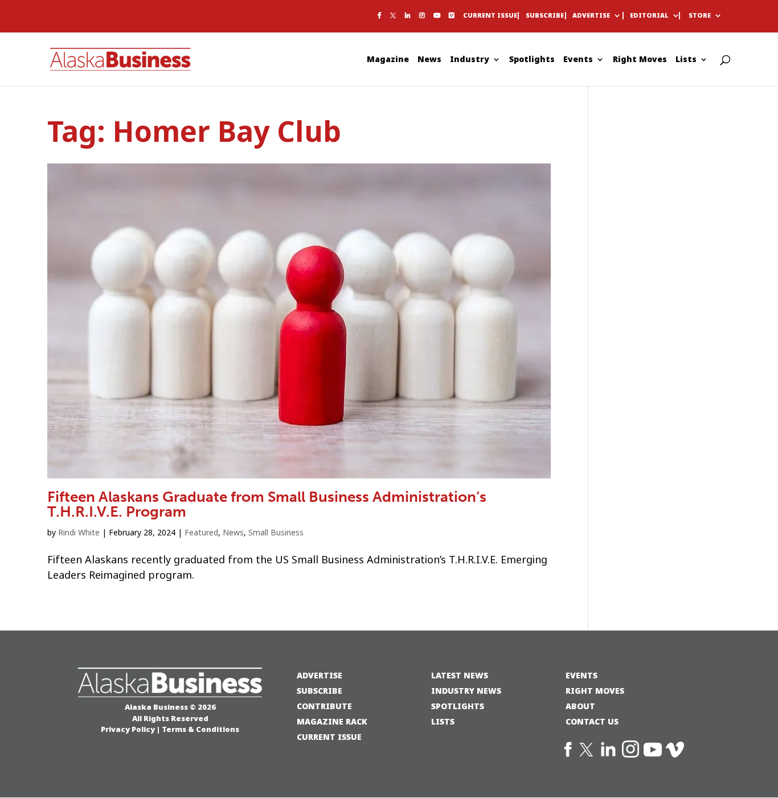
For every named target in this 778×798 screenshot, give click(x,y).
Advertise (591, 16)
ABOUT (580, 706)
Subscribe (545, 16)
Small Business (276, 532)
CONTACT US (592, 721)
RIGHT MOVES (595, 691)
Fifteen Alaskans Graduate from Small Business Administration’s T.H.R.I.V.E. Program (266, 504)
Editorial (649, 16)
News (429, 60)
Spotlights (532, 60)
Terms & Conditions (200, 729)
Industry (469, 60)
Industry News (466, 691)
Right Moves (640, 60)
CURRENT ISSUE (329, 737)
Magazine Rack (332, 721)
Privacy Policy (128, 729)
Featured (201, 532)
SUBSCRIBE (319, 691)
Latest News (459, 675)
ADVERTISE (319, 675)
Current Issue (490, 16)
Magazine (388, 60)
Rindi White (79, 532)
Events (578, 60)
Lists (686, 60)
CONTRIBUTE (324, 706)
